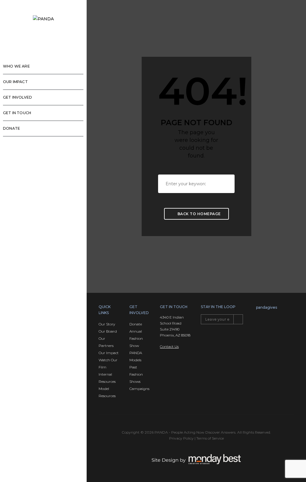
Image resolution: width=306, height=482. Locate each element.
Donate (11, 128)
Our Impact (15, 81)
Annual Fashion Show (136, 338)
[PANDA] (43, 18)
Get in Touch (17, 113)
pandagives (266, 307)
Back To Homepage (198, 214)
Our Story (107, 324)
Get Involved (17, 97)
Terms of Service (210, 438)
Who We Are (16, 66)
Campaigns (139, 388)
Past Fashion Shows (136, 374)
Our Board (108, 331)
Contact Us (169, 346)
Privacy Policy (181, 438)
